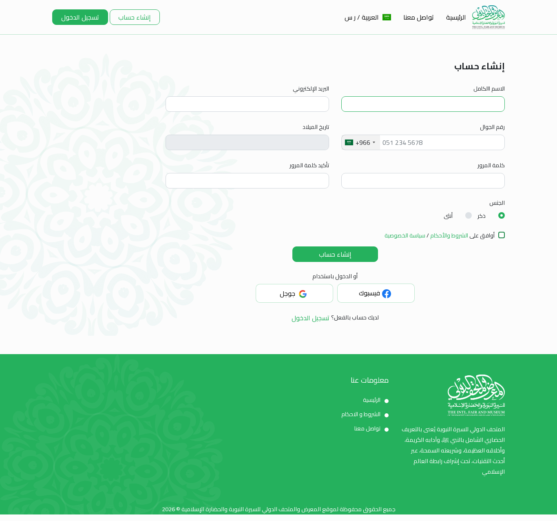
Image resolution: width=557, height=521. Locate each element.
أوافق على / (440, 235)
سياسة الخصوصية (405, 235)
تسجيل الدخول (80, 17)
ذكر (481, 216)
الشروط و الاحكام (360, 414)
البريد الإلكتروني (311, 88)
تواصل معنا (418, 17)
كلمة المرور (491, 165)
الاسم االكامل (489, 88)
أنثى (448, 216)
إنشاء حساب (134, 17)
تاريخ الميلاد (316, 127)
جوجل (288, 293)
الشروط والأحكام (448, 235)
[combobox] (361, 142)
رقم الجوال (492, 127)
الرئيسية (456, 17)
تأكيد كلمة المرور (309, 165)
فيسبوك (369, 293)
